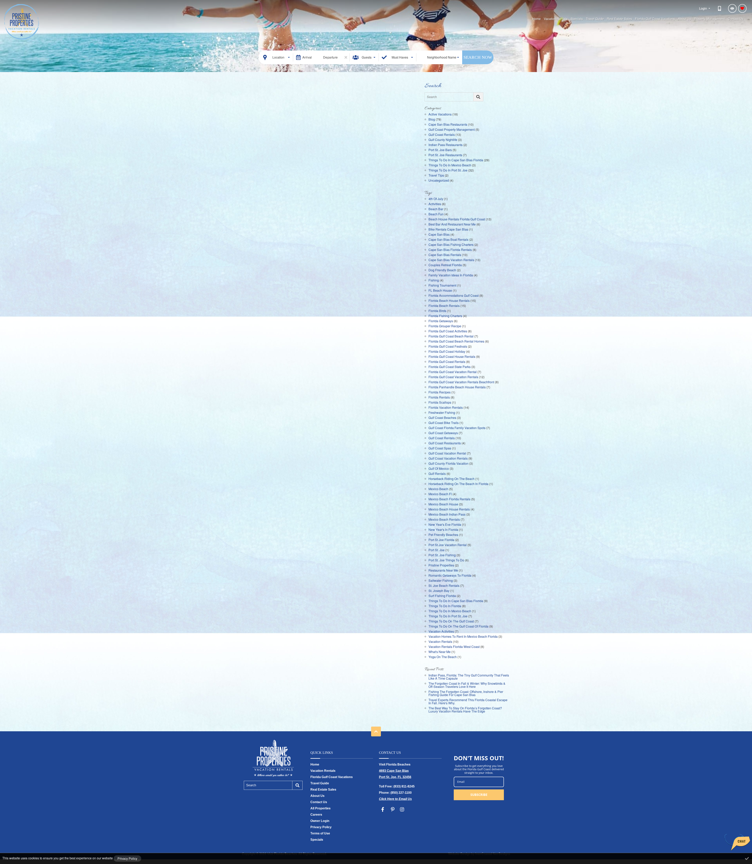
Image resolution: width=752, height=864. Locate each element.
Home (536, 18)
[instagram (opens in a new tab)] (402, 809)
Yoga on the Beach (442, 657)
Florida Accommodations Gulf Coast (453, 296)
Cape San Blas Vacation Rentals (451, 260)
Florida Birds (437, 311)
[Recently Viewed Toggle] (732, 8)
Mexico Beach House (443, 504)
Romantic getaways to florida (449, 576)
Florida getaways (440, 321)
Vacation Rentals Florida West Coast (454, 647)
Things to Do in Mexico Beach (449, 165)
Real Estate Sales (619, 18)
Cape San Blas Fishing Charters (451, 245)
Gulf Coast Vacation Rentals (448, 459)
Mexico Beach (438, 489)
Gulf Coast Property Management (451, 130)
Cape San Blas (439, 235)
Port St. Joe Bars (440, 150)
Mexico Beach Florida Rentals (449, 499)
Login (703, 8)
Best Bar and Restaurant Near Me (452, 224)
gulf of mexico (438, 469)
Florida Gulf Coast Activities (447, 331)
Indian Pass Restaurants (445, 145)
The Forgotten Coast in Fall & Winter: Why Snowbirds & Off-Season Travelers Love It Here (466, 685)
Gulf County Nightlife (442, 140)
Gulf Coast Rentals (441, 135)
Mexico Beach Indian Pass (446, 515)
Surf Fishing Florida (442, 596)
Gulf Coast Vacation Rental (447, 453)
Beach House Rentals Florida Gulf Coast (456, 219)
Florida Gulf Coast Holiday (446, 352)
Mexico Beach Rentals (444, 520)
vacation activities (441, 632)
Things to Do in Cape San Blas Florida (455, 160)
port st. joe (436, 550)
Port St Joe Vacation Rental (447, 545)
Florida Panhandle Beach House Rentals (457, 387)
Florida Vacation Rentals (445, 408)
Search (432, 97)
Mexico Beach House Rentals (449, 509)
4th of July (435, 199)
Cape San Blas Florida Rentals (450, 250)
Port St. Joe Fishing (442, 555)
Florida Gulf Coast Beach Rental (451, 336)
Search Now (478, 57)
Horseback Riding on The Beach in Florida (458, 484)
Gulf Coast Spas (439, 448)
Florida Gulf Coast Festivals (447, 347)
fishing (433, 280)
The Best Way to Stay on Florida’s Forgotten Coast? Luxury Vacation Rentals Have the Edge (465, 710)
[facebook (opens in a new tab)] (383, 809)
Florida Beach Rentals (444, 306)
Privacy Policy (321, 827)
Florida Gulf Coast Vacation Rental (452, 372)
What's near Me (439, 652)
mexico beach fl (440, 494)
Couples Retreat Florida (445, 265)
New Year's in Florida (443, 530)
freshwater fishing (441, 413)
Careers (316, 814)
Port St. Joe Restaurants (445, 155)
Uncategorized (438, 181)
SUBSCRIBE (478, 795)
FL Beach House (440, 291)
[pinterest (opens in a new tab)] (392, 809)
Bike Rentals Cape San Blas (448, 230)
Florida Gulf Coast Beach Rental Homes (456, 342)
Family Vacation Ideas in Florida (450, 275)
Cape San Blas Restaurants (447, 125)
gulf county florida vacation (448, 464)
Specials (577, 18)
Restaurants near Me (443, 571)
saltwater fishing (440, 581)
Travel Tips (436, 176)
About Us (684, 18)
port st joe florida (441, 540)
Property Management (709, 18)
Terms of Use (320, 833)
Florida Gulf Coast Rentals (446, 362)
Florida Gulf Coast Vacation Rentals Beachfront (461, 382)
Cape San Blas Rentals (444, 255)
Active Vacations (440, 114)
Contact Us (735, 18)
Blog (431, 120)
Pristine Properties (441, 565)
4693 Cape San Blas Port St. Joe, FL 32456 (395, 774)
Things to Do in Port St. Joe (447, 170)
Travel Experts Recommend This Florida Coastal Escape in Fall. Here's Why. (467, 701)
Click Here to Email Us (395, 799)
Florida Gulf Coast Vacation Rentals (453, 377)
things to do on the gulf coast (451, 621)
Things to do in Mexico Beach (449, 611)
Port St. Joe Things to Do (446, 560)
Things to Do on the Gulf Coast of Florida (458, 627)
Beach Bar (435, 209)
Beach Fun (436, 214)
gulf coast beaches (442, 418)
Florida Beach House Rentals (449, 301)
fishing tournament (442, 286)
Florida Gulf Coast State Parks (449, 367)
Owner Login (319, 821)
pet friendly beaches (443, 535)
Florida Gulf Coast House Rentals (451, 357)
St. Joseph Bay (438, 591)
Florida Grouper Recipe (444, 326)
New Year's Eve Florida (444, 525)
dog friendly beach (442, 270)
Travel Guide (595, 18)
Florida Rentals (439, 398)
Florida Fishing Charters (445, 316)
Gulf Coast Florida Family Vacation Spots (456, 428)
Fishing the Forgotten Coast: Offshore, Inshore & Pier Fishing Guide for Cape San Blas (465, 693)
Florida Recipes (439, 392)
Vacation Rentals (556, 18)
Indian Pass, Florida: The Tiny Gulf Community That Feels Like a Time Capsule (468, 677)
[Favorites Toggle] (742, 8)
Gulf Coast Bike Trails (443, 423)
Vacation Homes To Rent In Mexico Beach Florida (463, 637)
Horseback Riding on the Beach (451, 479)
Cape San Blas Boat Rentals (448, 240)
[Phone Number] (720, 8)
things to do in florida (444, 606)
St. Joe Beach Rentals (443, 586)
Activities (434, 204)
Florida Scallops (439, 403)
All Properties (320, 808)
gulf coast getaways (443, 433)
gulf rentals (437, 474)
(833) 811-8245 (404, 786)
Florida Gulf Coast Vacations (655, 18)
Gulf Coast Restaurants (444, 443)
